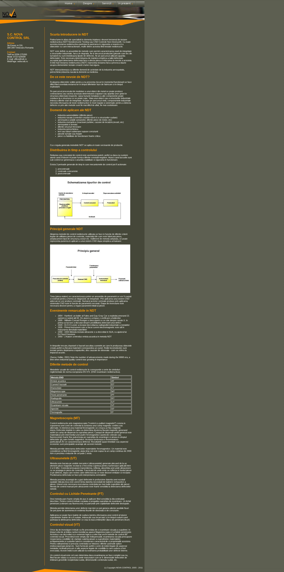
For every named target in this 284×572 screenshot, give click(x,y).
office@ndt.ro (20, 59)
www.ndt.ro (22, 61)
